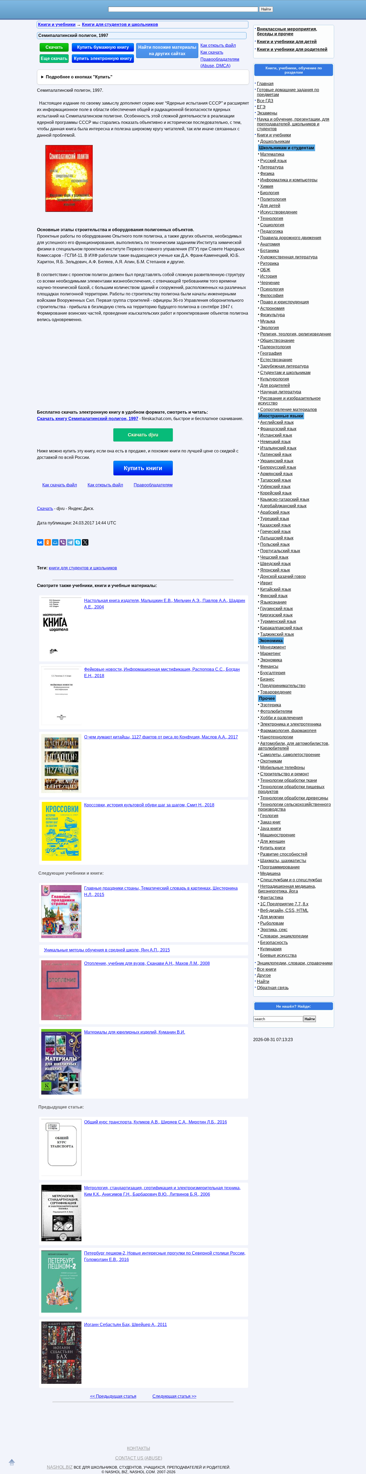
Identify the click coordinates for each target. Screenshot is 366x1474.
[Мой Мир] (55, 542)
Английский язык (277, 422)
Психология (272, 289)
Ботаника (269, 250)
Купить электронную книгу (103, 58)
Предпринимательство (282, 685)
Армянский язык (276, 473)
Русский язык (273, 160)
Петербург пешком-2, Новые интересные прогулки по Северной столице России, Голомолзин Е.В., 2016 (164, 1256)
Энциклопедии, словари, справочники (295, 963)
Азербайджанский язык (283, 506)
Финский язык (273, 595)
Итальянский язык (278, 448)
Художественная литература (289, 257)
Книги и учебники (274, 135)
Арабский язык (275, 512)
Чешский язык (274, 557)
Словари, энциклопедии (284, 936)
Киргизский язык (276, 615)
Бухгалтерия (272, 673)
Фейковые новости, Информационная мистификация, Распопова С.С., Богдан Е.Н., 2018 (162, 672)
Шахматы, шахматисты (283, 860)
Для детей (270, 205)
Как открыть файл (218, 45)
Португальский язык (280, 551)
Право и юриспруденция (284, 302)
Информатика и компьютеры (289, 180)
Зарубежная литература (284, 366)
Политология (273, 199)
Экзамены (267, 113)
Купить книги (143, 468)
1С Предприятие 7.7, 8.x (284, 904)
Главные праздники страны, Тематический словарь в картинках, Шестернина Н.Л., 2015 (161, 891)
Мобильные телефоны (282, 767)
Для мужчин (272, 917)
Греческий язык (275, 531)
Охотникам (271, 761)
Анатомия (270, 244)
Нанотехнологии (276, 737)
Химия (266, 186)
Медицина (270, 873)
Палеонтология (275, 347)
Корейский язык (276, 493)
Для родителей (275, 385)
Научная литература (280, 392)
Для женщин (272, 841)
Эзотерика (270, 705)
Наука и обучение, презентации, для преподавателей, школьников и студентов (293, 124)
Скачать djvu (143, 434)
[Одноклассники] (47, 542)
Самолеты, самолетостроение (290, 754)
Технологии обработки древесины (294, 798)
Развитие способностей (283, 854)
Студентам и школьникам (285, 372)
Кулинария (271, 949)
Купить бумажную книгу (103, 47)
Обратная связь (273, 987)
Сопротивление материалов (288, 409)
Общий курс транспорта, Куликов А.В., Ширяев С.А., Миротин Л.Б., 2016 (155, 1122)
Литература (271, 167)
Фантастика (271, 897)
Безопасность (274, 942)
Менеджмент (273, 647)
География (271, 353)
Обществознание (277, 340)
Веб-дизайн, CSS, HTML (284, 910)
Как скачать (211, 52)
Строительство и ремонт (284, 774)
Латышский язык (276, 538)
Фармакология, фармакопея (288, 730)
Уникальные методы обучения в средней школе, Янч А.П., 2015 (107, 950)
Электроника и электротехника (290, 724)
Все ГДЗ (265, 100)
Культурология (274, 379)
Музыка (267, 321)
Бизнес (267, 679)
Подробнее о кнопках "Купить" (79, 77)
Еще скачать (54, 58)
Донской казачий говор (283, 576)
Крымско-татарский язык (284, 499)
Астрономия (272, 308)
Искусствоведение (278, 212)
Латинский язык (276, 454)
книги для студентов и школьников (83, 568)
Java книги (270, 828)
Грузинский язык (276, 608)
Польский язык (275, 544)
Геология (269, 815)
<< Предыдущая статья (113, 1396)
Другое (264, 975)
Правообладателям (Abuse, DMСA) (219, 62)
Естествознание (276, 359)
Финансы (269, 666)
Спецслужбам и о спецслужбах (291, 880)
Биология (269, 193)
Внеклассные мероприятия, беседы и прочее (287, 31)
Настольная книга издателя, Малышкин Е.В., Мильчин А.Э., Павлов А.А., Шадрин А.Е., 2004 (164, 603)
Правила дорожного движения (290, 237)
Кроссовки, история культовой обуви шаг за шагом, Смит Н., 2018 (149, 805)
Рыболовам (272, 923)
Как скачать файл (59, 485)
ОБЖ (265, 270)
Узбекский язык (275, 486)
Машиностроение (277, 835)
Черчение (270, 282)
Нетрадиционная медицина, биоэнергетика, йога (287, 888)
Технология (271, 218)
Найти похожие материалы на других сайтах (167, 50)
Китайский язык (275, 589)
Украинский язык (276, 461)
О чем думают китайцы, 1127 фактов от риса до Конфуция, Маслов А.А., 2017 (161, 737)
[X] (85, 542)
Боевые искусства (278, 955)
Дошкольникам (275, 141)
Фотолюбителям (276, 711)
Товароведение (276, 692)
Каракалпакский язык (281, 628)
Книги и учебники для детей (287, 41)
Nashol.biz (60, 1467)
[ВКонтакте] (40, 542)
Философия (271, 295)
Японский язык (275, 570)
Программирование (280, 867)
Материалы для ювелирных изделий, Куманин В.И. (134, 1032)
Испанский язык (276, 435)
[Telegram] (70, 542)
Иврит (266, 583)
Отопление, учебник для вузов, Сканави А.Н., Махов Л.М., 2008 (147, 963)
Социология (272, 225)
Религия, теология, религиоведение (295, 334)
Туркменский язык (278, 621)
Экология (269, 327)
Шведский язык (275, 563)
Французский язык (278, 428)
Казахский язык (275, 525)
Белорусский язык (278, 467)
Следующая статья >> (174, 1396)
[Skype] (77, 542)
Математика (272, 154)
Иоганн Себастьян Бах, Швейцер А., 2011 (125, 1324)
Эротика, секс (273, 929)
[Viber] (62, 542)
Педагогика (271, 231)
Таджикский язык (277, 634)
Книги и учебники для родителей (292, 49)
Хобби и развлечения (281, 717)
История (268, 276)
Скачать (54, 47)
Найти (263, 981)
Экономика (271, 660)
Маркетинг (270, 653)
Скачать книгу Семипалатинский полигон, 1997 (87, 418)
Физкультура (272, 315)
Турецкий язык (274, 518)
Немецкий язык (275, 441)
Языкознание (273, 602)
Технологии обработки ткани (288, 780)
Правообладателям (153, 485)
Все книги (266, 969)
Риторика (269, 263)
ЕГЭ (261, 107)
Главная (265, 83)
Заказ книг (270, 822)
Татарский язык (275, 480)
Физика (267, 173)
